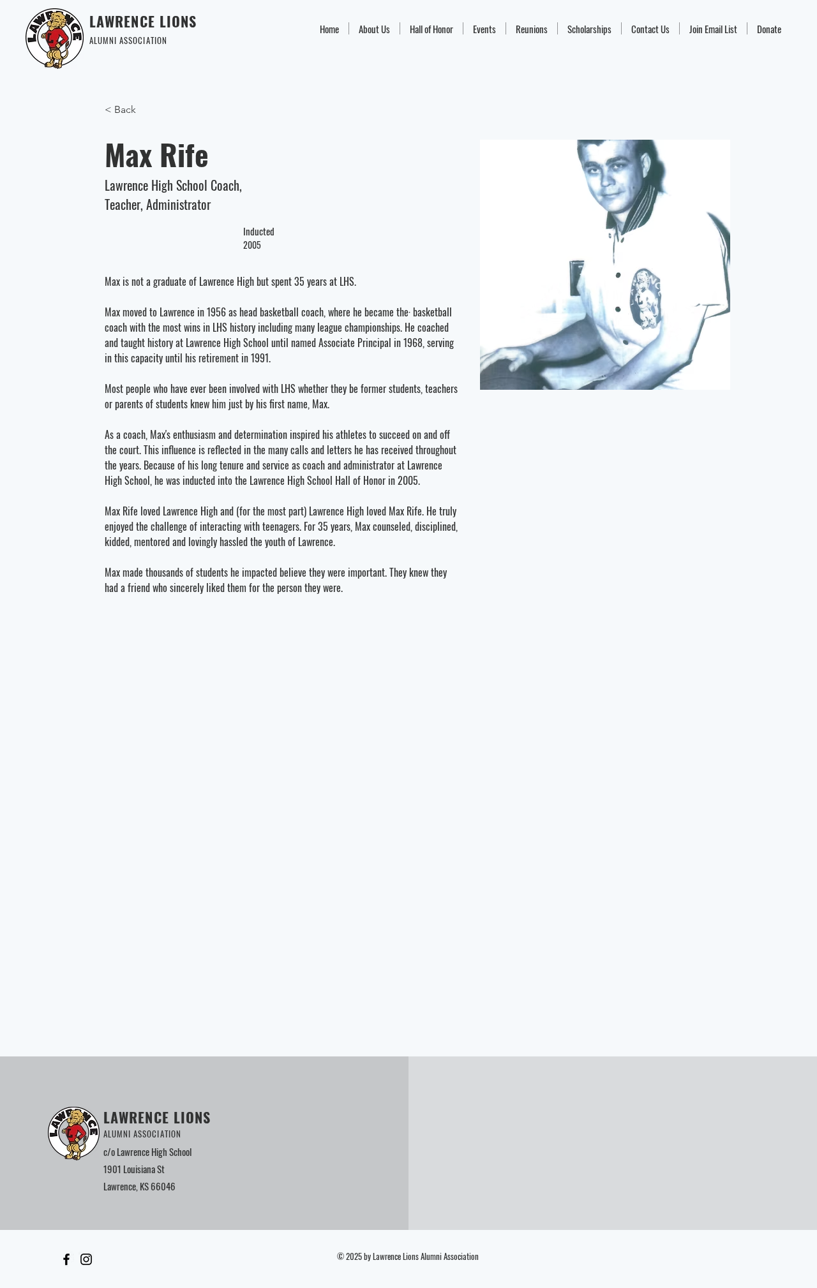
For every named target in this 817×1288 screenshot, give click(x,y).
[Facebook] (66, 1259)
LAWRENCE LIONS (143, 21)
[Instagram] (86, 1259)
